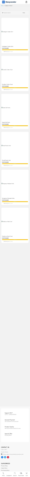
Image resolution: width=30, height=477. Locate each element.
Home (2, 5)
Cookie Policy (4, 468)
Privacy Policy (4, 465)
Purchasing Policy (5, 470)
